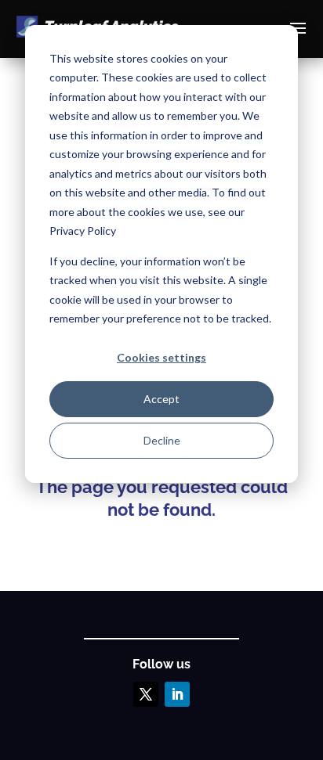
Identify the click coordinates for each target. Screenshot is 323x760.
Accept (161, 398)
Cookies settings (161, 357)
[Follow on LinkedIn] (177, 694)
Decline (161, 440)
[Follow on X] (145, 694)
